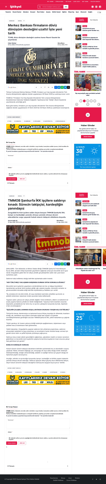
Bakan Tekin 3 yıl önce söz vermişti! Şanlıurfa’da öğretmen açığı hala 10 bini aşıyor (87, 98)
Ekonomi (83, 12)
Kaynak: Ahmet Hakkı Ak (14, 368)
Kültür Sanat (56, 12)
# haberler (27, 121)
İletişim (77, 478)
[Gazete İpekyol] (15, 6)
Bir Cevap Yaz (10, 142)
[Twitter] (96, 479)
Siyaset (32, 12)
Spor (77, 12)
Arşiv (70, 478)
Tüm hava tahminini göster (88, 170)
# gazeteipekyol (48, 121)
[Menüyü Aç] (6, 6)
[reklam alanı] (38, 129)
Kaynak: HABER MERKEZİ (14, 117)
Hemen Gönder (88, 140)
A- (52, 87)
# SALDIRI (37, 372)
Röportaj (71, 12)
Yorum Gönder (12, 179)
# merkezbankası (60, 121)
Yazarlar (8, 12)
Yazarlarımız (54, 478)
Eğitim (64, 12)
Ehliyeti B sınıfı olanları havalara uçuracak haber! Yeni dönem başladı (90, 57)
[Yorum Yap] (44, 87)
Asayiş (48, 12)
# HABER (45, 372)
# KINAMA (62, 372)
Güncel (84, 35)
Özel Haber (40, 12)
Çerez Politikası (71, 480)
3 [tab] (87, 104)
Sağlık (90, 12)
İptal (16, 407)
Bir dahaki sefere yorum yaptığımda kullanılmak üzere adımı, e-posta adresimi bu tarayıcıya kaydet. (38, 174)
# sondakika (17, 121)
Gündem (26, 12)
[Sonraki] (99, 107)
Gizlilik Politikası (58, 480)
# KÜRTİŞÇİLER (53, 372)
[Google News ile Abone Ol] (12, 87)
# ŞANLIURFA (18, 372)
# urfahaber (36, 121)
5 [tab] (94, 104)
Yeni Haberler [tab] (94, 20)
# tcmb (9, 121)
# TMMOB (10, 372)
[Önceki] (76, 107)
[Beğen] (36, 87)
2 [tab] (84, 104)
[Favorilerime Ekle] (41, 87)
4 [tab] (91, 104)
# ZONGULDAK (28, 372)
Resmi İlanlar (17, 12)
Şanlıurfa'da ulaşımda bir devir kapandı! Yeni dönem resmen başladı (90, 39)
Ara (66, 6)
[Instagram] (100, 479)
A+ (48, 87)
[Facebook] (92, 479)
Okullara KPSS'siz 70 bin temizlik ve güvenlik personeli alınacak (91, 48)
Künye (63, 478)
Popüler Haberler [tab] (81, 20)
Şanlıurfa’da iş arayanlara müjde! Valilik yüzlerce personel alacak (90, 66)
